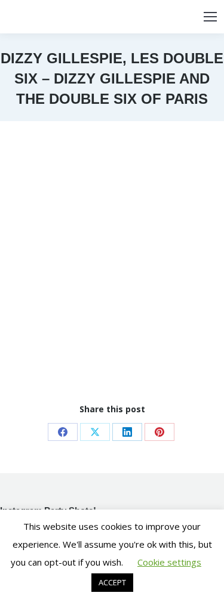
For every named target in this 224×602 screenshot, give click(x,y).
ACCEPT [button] (112, 582)
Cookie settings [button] (169, 562)
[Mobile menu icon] (210, 17)
